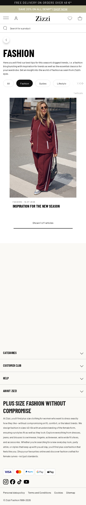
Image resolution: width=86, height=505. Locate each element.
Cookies (58, 492)
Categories (9, 353)
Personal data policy (14, 492)
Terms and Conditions (39, 492)
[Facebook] (12, 481)
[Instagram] (5, 481)
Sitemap (70, 492)
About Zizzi (10, 391)
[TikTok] (19, 481)
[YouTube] (26, 481)
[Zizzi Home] (43, 18)
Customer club (12, 365)
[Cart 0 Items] (80, 18)
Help (6, 378)
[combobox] (43, 28)
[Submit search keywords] (5, 28)
